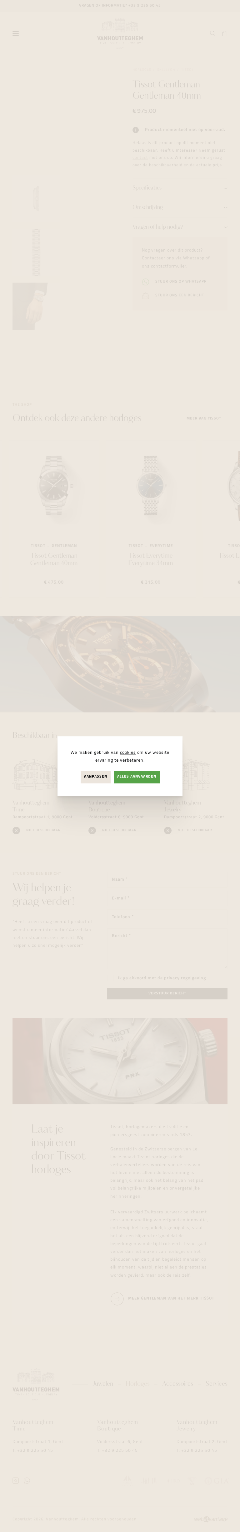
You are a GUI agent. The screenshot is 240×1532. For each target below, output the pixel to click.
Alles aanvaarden (136, 777)
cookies (128, 752)
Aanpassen (95, 777)
